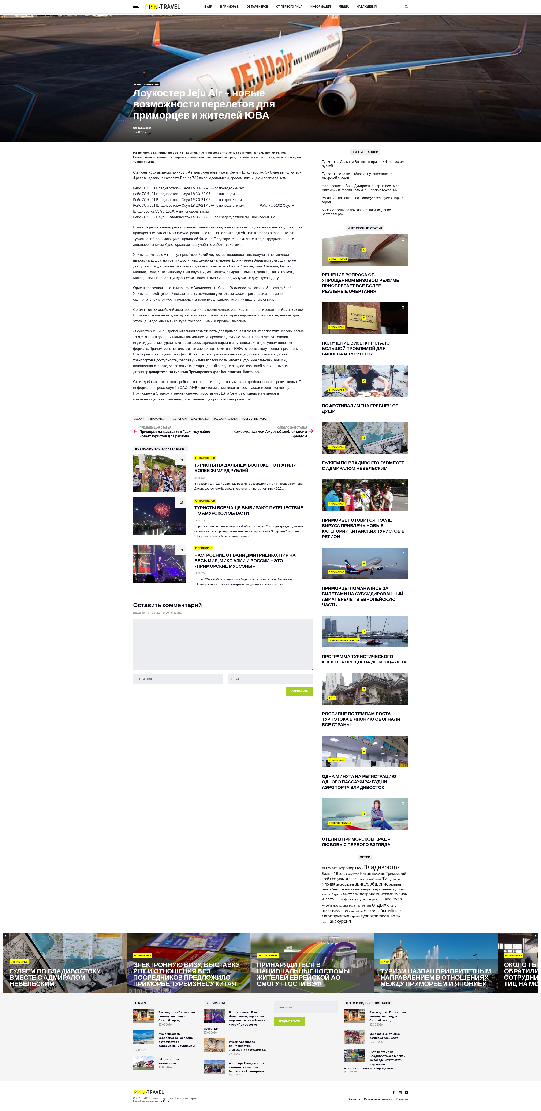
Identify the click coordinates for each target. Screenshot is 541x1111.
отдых (379, 904)
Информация (320, 6)
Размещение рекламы (378, 1099)
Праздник (378, 873)
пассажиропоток (225, 418)
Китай (365, 873)
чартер (325, 922)
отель (391, 905)
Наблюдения (367, 6)
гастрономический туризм (383, 893)
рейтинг (359, 911)
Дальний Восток (334, 873)
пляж (351, 911)
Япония (328, 884)
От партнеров (257, 6)
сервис (369, 911)
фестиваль (389, 915)
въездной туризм (332, 894)
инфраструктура (353, 899)
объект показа (363, 905)
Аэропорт (180, 418)
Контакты (402, 1099)
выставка (350, 894)
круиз (381, 899)
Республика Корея (255, 418)
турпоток (369, 915)
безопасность (343, 889)
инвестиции (331, 899)
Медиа (344, 6)
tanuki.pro (164, 1101)
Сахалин (376, 879)
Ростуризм (365, 879)
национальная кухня (343, 905)
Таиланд (397, 879)
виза (359, 889)
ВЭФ (360, 868)
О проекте (354, 1099)
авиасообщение (371, 884)
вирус (367, 889)
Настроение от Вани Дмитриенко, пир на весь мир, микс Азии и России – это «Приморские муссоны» (361, 188)
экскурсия (340, 921)
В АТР (208, 6)
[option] (65, 963)
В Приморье (229, 6)
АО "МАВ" (330, 868)
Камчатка (353, 873)
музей (326, 905)
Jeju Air (139, 418)
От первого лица (289, 6)
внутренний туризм (389, 889)
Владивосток (200, 418)
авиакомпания (158, 418)
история (371, 899)
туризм (355, 916)
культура (393, 898)
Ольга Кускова (142, 127)
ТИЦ (386, 878)
